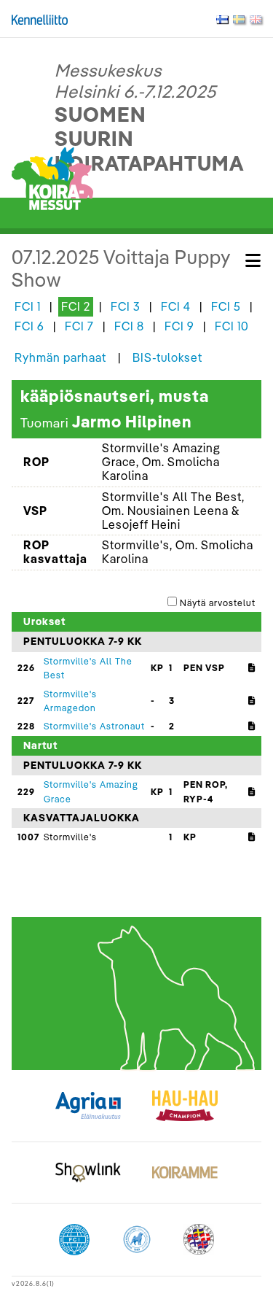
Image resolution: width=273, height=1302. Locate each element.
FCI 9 (179, 326)
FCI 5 (226, 306)
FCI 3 (126, 306)
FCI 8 (129, 326)
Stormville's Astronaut (94, 726)
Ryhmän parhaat (60, 357)
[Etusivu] (52, 177)
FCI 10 (232, 326)
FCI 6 (29, 326)
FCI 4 (176, 306)
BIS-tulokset (167, 357)
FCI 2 (75, 306)
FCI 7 (79, 326)
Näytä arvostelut (218, 602)
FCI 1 (28, 306)
